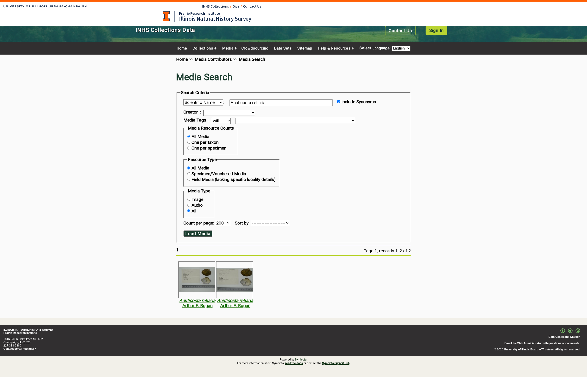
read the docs (294, 363)
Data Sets (283, 48)
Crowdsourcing (255, 48)
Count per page (198, 223)
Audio (197, 205)
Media (227, 48)
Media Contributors (213, 59)
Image (197, 199)
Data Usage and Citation (564, 336)
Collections (203, 48)
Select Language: (376, 48)
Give (236, 6)
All (193, 210)
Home (182, 48)
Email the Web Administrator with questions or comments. (542, 343)
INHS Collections (215, 6)
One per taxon (205, 142)
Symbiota (301, 359)
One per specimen (208, 148)
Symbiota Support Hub (335, 363)
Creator (190, 112)
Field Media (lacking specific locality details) (233, 179)
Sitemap (304, 48)
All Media (200, 136)
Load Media (197, 233)
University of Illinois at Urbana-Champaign (166, 16)
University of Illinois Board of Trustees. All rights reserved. (542, 349)
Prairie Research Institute (199, 13)
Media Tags (194, 120)
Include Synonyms (358, 101)
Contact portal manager (18, 348)
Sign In (436, 30)
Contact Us (252, 6)
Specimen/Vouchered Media (218, 173)
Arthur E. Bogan (197, 305)
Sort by (242, 223)
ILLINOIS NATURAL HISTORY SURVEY (28, 329)
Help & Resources (334, 48)
